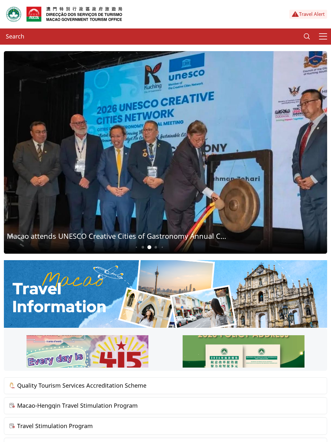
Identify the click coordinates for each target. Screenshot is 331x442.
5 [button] (162, 247)
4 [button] (156, 247)
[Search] (307, 36)
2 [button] (143, 247)
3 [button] (149, 247)
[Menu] (323, 36)
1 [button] (136, 247)
